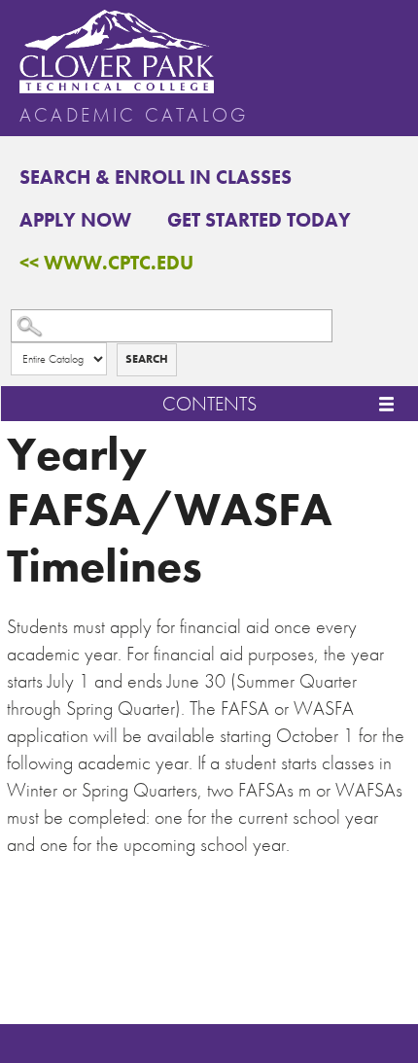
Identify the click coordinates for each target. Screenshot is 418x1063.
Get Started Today (259, 219)
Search (146, 359)
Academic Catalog (133, 114)
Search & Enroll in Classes (155, 177)
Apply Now (75, 219)
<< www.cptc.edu (106, 262)
